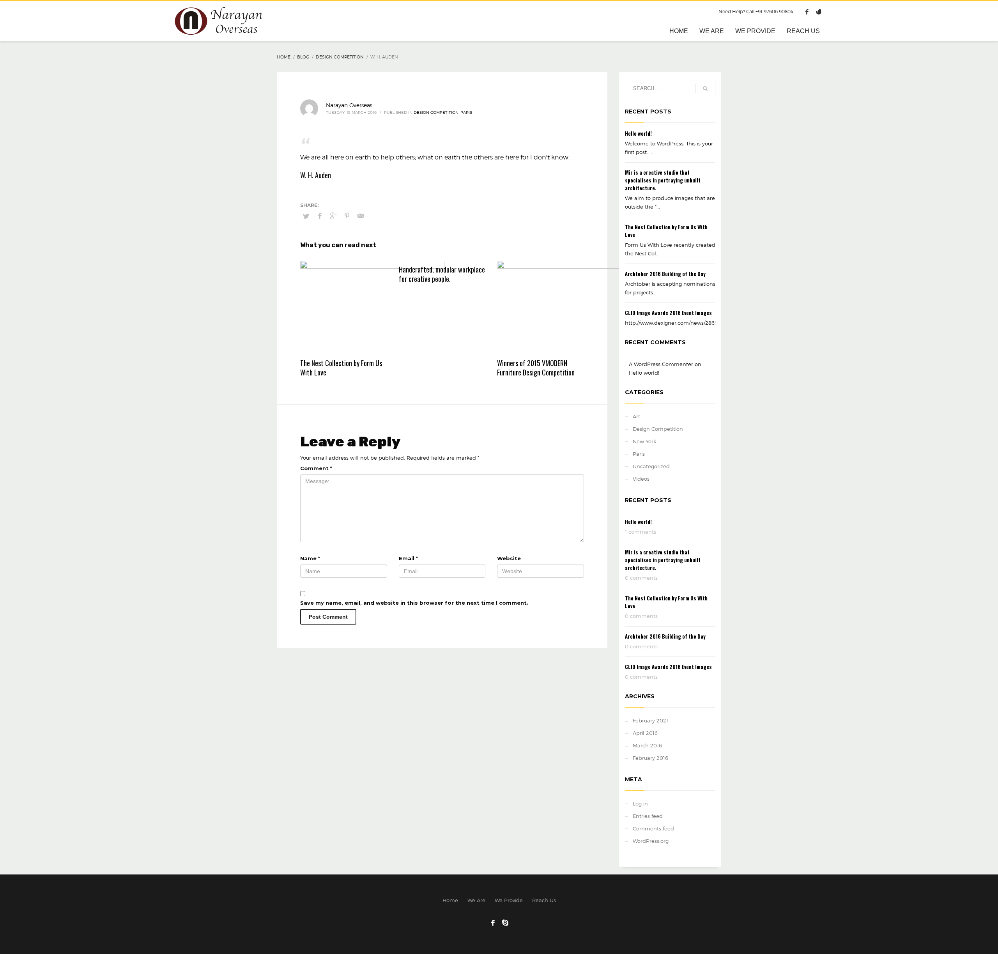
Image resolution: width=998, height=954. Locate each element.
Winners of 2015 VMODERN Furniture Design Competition (536, 367)
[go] (705, 88)
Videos (641, 479)
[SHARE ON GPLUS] (333, 216)
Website (509, 558)
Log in (640, 803)
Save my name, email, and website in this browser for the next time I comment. (414, 603)
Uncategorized (651, 466)
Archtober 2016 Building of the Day (665, 274)
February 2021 (650, 720)
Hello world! (638, 133)
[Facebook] (807, 12)
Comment (316, 468)
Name (310, 558)
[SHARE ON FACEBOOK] (320, 216)
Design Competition (436, 112)
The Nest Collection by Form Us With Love (341, 367)
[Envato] (819, 12)
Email (408, 558)
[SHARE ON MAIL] (360, 216)
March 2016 (647, 745)
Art (636, 416)
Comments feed (653, 828)
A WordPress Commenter (661, 364)
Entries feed (648, 816)
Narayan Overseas (349, 105)
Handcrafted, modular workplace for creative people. (442, 274)
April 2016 (645, 733)
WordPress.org (651, 841)
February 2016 (650, 758)
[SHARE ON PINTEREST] (347, 216)
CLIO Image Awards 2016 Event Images (668, 313)
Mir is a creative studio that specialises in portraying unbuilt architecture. (663, 180)
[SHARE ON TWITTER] (306, 216)
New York (644, 441)
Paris (466, 112)
